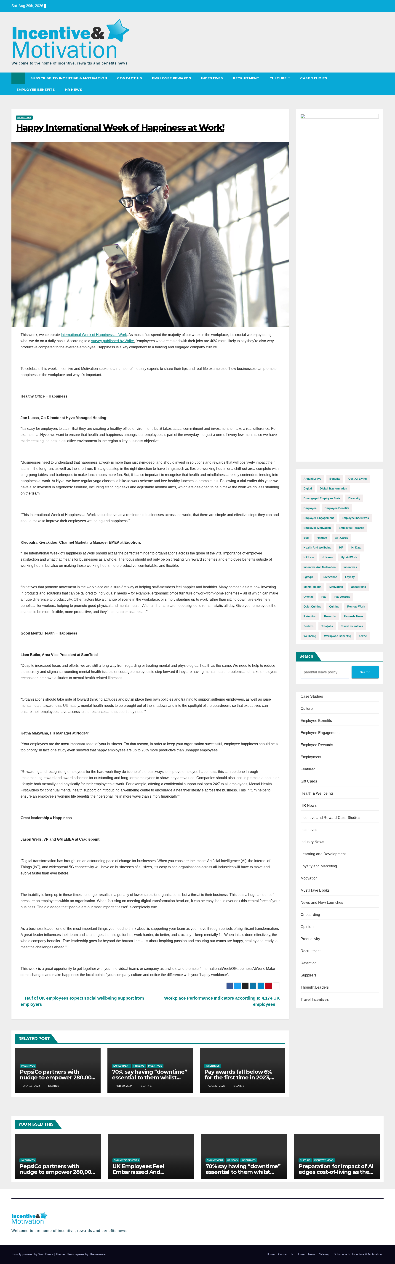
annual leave (312, 478)
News (311, 1254)
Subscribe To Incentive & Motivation (68, 78)
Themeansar (97, 1254)
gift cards (341, 537)
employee (310, 508)
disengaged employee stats (322, 498)
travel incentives (352, 626)
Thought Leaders (315, 987)
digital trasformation (333, 488)
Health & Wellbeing (317, 793)
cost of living (357, 478)
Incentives (212, 78)
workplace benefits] (337, 636)
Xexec (363, 636)
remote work (356, 606)
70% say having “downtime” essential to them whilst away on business (149, 1077)
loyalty (350, 577)
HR (341, 547)
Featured (308, 769)
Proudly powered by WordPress (32, 1254)
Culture (279, 78)
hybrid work (349, 557)
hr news (327, 557)
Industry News (312, 842)
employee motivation (317, 528)
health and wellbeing (317, 547)
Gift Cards (309, 781)
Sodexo (308, 626)
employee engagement (319, 518)
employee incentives (355, 518)
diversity (354, 498)
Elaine (53, 1085)
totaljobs (327, 626)
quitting (334, 606)
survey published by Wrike (112, 341)
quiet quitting (312, 606)
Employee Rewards (171, 78)
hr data (356, 547)
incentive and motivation (320, 567)
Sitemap (324, 1254)
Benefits (334, 478)
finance (322, 537)
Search (306, 656)
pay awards (342, 596)
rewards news (353, 616)
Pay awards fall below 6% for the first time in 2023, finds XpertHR (238, 1077)
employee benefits (337, 508)
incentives (350, 567)
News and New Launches (322, 902)
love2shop (330, 577)
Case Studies (313, 78)
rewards (330, 616)
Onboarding (310, 915)
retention (310, 616)
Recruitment (246, 78)
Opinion (307, 927)
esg (306, 537)
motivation (336, 587)
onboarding (358, 587)
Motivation (309, 878)
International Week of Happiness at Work (94, 335)
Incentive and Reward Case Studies (330, 818)
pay (323, 596)
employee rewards (351, 528)
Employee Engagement (320, 733)
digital (308, 488)
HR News (73, 90)
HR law (309, 557)
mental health (312, 587)
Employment (121, 1066)
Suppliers (309, 975)
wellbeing (310, 636)
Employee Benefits (35, 90)
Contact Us (129, 78)
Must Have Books (315, 890)
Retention (309, 963)
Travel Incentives (315, 999)
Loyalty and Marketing (319, 866)
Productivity (310, 939)
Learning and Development (323, 854)
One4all (308, 596)
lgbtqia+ (309, 577)
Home (271, 1254)
